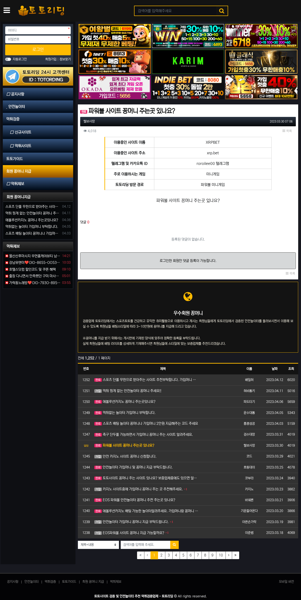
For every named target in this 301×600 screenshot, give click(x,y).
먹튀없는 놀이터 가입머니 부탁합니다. (125, 413)
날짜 (274, 369)
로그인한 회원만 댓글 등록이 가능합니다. (188, 261)
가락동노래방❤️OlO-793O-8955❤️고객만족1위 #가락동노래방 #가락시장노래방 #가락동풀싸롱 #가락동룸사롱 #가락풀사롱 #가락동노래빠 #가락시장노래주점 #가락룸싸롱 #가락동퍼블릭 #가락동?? (34, 283)
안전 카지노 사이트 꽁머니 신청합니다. (125, 456)
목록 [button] (288, 131)
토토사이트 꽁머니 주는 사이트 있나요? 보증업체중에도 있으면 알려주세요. (147, 478)
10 (221, 555)
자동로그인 (20, 59)
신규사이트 (23, 132)
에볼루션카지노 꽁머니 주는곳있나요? (125, 402)
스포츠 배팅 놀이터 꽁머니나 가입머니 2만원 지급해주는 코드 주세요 (146, 423)
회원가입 (51, 59)
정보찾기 (65, 59)
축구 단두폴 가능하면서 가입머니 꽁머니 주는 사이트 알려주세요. (144, 435)
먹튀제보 (115, 582)
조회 (291, 369)
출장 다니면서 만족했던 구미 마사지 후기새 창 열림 (34, 276)
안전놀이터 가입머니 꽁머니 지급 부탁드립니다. (132, 522)
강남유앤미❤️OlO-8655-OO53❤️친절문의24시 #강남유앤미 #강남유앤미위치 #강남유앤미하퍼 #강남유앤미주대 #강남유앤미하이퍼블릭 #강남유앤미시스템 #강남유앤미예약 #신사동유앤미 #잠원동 (34, 263)
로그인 (38, 49)
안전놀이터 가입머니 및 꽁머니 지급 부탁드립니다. (134, 467)
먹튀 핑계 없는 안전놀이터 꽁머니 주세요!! (128, 391)
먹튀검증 (50, 582)
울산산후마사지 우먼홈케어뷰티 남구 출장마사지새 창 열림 (34, 256)
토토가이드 (69, 582)
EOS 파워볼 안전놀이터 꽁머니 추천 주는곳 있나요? (135, 500)
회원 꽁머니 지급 (93, 582)
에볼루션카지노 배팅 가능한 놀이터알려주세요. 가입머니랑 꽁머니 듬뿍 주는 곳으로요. (147, 511)
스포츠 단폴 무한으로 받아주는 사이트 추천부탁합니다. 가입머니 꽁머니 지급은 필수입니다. (147, 380)
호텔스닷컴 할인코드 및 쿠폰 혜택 (32, 269)
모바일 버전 (286, 582)
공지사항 (12, 582)
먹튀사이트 (23, 146)
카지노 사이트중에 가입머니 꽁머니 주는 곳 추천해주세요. (139, 489)
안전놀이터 (31, 582)
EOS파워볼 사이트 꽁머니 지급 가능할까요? (129, 533)
